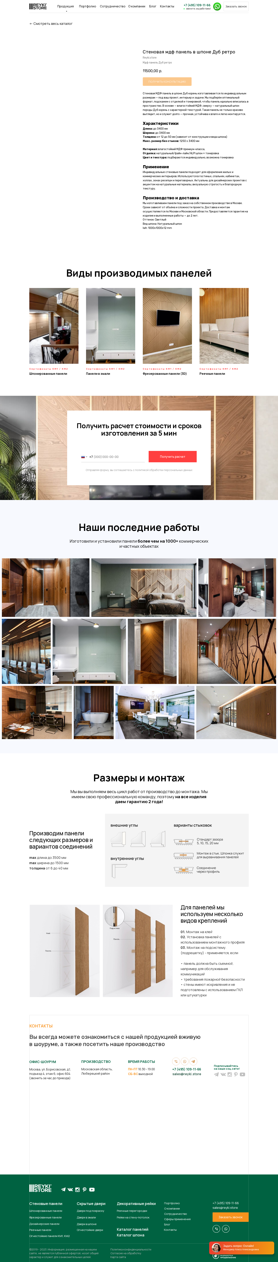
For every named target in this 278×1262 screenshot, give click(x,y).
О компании (136, 6)
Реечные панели (40, 1230)
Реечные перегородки (132, 1211)
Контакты (167, 6)
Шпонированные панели (45, 1211)
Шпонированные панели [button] (48, 374)
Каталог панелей (132, 1229)
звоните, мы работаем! (198, 8)
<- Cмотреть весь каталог (51, 23)
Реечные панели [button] (212, 374)
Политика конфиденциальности (130, 1249)
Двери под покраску (90, 1211)
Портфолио (87, 6)
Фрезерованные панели (45, 1217)
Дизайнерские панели (44, 1224)
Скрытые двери (91, 1203)
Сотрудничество (112, 6)
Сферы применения (177, 1219)
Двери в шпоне (87, 1224)
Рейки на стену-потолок (133, 1217)
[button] (236, 6)
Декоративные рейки (136, 1203)
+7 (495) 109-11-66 (197, 5)
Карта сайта (118, 1257)
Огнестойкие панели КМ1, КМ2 (49, 1236)
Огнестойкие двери (90, 1230)
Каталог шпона (130, 1235)
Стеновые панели (45, 1203)
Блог (152, 6)
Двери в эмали (86, 1217)
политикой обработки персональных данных (163, 470)
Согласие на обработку (125, 1253)
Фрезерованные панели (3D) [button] (165, 374)
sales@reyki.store (186, 1074)
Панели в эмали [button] (98, 374)
